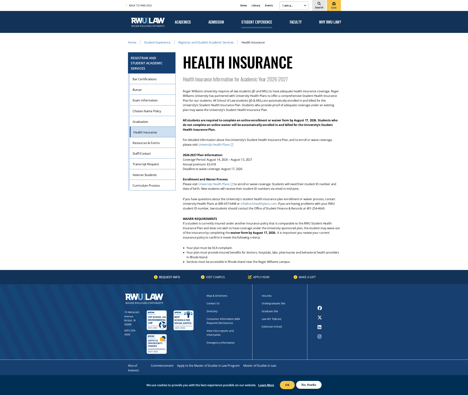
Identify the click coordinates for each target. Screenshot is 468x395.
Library (256, 5)
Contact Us (213, 303)
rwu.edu (267, 295)
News (243, 5)
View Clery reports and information (220, 333)
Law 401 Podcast (271, 319)
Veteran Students (145, 175)
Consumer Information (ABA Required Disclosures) (223, 321)
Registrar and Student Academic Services (206, 42)
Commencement (162, 366)
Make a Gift (307, 277)
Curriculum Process (146, 185)
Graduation (140, 122)
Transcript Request (146, 164)
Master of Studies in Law (259, 366)
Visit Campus (215, 277)
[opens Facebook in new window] (320, 308)
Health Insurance (145, 132)
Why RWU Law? (330, 22)
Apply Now (261, 277)
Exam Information (145, 100)
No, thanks (308, 385)
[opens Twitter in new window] (320, 317)
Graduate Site (270, 311)
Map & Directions (217, 295)
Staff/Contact (142, 153)
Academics (183, 22)
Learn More (266, 385)
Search (319, 7)
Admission (216, 22)
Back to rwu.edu (140, 5)
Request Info (169, 277)
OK (287, 385)
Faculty (296, 22)
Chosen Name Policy (147, 111)
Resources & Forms (146, 143)
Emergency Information (221, 342)
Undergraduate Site (273, 303)
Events (269, 5)
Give (333, 7)
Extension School (272, 326)
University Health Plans (214, 145)
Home (132, 42)
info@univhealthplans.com (259, 204)
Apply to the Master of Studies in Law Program (208, 366)
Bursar (137, 90)
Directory (212, 311)
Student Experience (256, 22)
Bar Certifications (144, 79)
